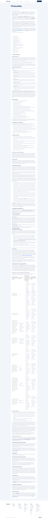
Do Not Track (20, 206)
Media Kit (31, 514)
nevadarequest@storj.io (16, 450)
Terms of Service (33, 29)
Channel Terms (37, 510)
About (30, 511)
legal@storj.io (21, 239)
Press (30, 513)
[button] (17, 1)
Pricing (24, 1)
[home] (8, 1)
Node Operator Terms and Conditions (18, 30)
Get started (39, 1)
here (18, 190)
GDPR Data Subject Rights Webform (27, 255)
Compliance (37, 511)
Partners (25, 511)
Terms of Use (18, 29)
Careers (31, 512)
